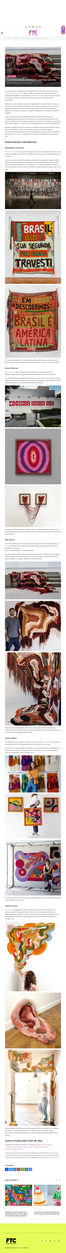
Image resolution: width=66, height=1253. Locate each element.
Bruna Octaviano (27, 1147)
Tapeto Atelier (42, 1144)
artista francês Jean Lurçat (15, 93)
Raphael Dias (18, 1149)
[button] (56, 1180)
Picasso (37, 95)
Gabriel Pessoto (38, 1147)
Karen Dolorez (9, 372)
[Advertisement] (33, 12)
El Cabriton (18, 134)
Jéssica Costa (9, 910)
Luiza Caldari (46, 742)
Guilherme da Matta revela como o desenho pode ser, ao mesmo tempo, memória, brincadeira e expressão (16, 1214)
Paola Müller (17, 1147)
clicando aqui (54, 1157)
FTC (10, 83)
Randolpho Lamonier (12, 152)
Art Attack (8, 1209)
